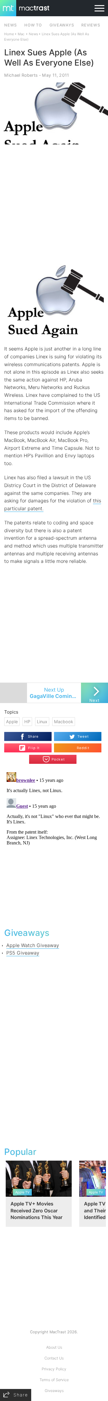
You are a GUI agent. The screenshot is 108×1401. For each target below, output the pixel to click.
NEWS (10, 25)
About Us (54, 1347)
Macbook (63, 721)
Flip (30, 745)
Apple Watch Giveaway (32, 945)
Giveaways (54, 1390)
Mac (21, 34)
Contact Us (54, 1358)
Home (9, 34)
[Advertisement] (54, 203)
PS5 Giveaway (22, 953)
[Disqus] (54, 845)
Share (33, 736)
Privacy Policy (54, 1369)
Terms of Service (54, 1380)
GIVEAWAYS (62, 25)
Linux (42, 721)
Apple (12, 721)
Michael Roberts (21, 75)
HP (27, 721)
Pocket (58, 759)
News (33, 34)
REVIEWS (90, 25)
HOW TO (33, 25)
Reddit (83, 748)
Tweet (83, 736)
